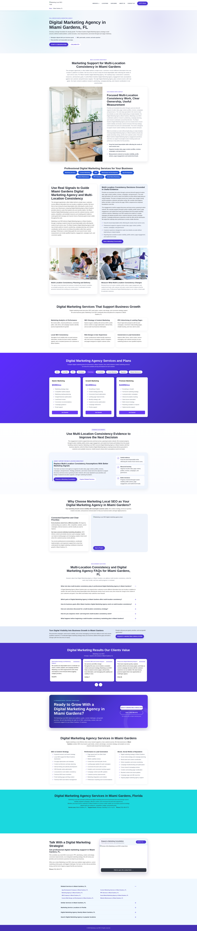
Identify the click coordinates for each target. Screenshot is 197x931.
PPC (73, 372)
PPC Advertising (98, 177)
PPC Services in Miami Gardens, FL (109, 892)
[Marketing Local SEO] (56, 3)
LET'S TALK (142, 3)
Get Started (65, 412)
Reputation (123, 372)
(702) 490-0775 (75, 44)
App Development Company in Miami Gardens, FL (75, 890)
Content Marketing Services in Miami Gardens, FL (113, 890)
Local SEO (65, 372)
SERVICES (95, 3)
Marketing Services (70, 172)
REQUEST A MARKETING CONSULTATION (129, 636)
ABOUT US (122, 3)
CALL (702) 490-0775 (132, 712)
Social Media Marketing (113, 177)
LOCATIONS (105, 3)
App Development (127, 172)
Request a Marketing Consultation (65, 479)
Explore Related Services (87, 479)
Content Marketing (85, 172)
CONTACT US (131, 3)
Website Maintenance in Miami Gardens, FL (111, 898)
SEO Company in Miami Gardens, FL (71, 895)
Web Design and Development (110, 172)
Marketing (90, 372)
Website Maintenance (83, 177)
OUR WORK (114, 3)
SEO (96, 172)
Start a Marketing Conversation (113, 241)
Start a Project (99, 548)
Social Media (100, 372)
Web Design (81, 372)
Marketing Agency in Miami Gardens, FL (72, 892)
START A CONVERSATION (58, 44)
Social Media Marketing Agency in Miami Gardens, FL (114, 895)
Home (50, 8)
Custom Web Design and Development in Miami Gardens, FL (77, 898)
